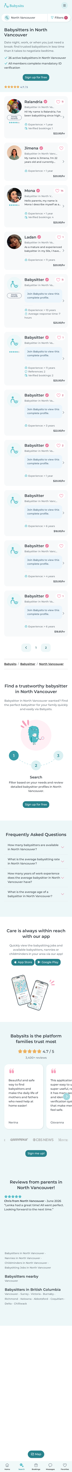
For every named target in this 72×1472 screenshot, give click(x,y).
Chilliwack (20, 1303)
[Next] (66, 1096)
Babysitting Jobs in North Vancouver (28, 1267)
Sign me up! (36, 1153)
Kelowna (25, 1298)
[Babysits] (14, 5)
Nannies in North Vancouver (22, 1258)
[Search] (7, 18)
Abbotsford (41, 1298)
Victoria (36, 1294)
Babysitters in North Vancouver (24, 1253)
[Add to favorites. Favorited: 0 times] (61, 148)
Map (38, 1454)
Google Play (49, 962)
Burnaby (48, 1294)
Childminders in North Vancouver (26, 1262)
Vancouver (11, 1280)
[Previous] (26, 648)
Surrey (24, 1294)
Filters (60, 17)
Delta (8, 1303)
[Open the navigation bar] (64, 5)
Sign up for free (36, 77)
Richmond (11, 1298)
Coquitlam (57, 1298)
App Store (24, 962)
